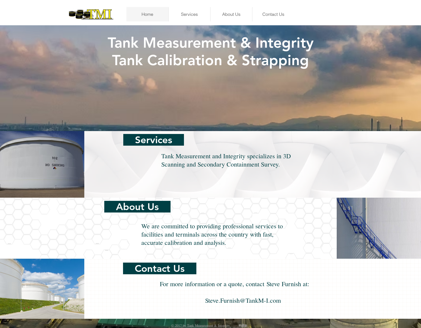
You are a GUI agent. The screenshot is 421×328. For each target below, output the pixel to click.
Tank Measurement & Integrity (218, 325)
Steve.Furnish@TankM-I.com (243, 300)
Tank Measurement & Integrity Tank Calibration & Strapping (211, 51)
